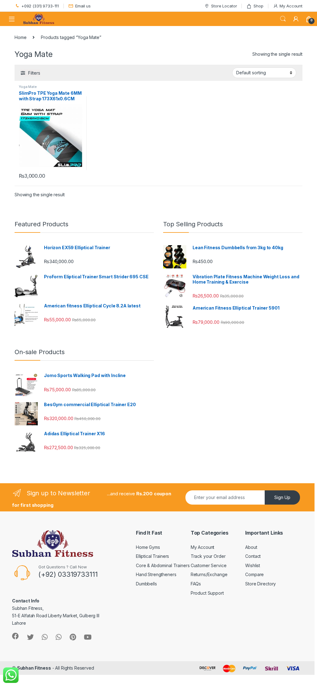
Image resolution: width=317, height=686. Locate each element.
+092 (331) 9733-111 (40, 5)
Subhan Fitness (34, 668)
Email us (83, 5)
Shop (258, 5)
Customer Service (209, 565)
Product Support (207, 593)
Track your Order (208, 556)
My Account (291, 5)
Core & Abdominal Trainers (163, 565)
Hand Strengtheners (156, 574)
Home (20, 37)
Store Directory (260, 583)
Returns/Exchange (209, 574)
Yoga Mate (28, 87)
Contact (253, 556)
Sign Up (282, 497)
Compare (254, 574)
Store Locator (224, 5)
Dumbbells (146, 583)
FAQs (196, 583)
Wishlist (252, 565)
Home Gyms (148, 547)
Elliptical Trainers (152, 556)
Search (283, 18)
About (251, 547)
